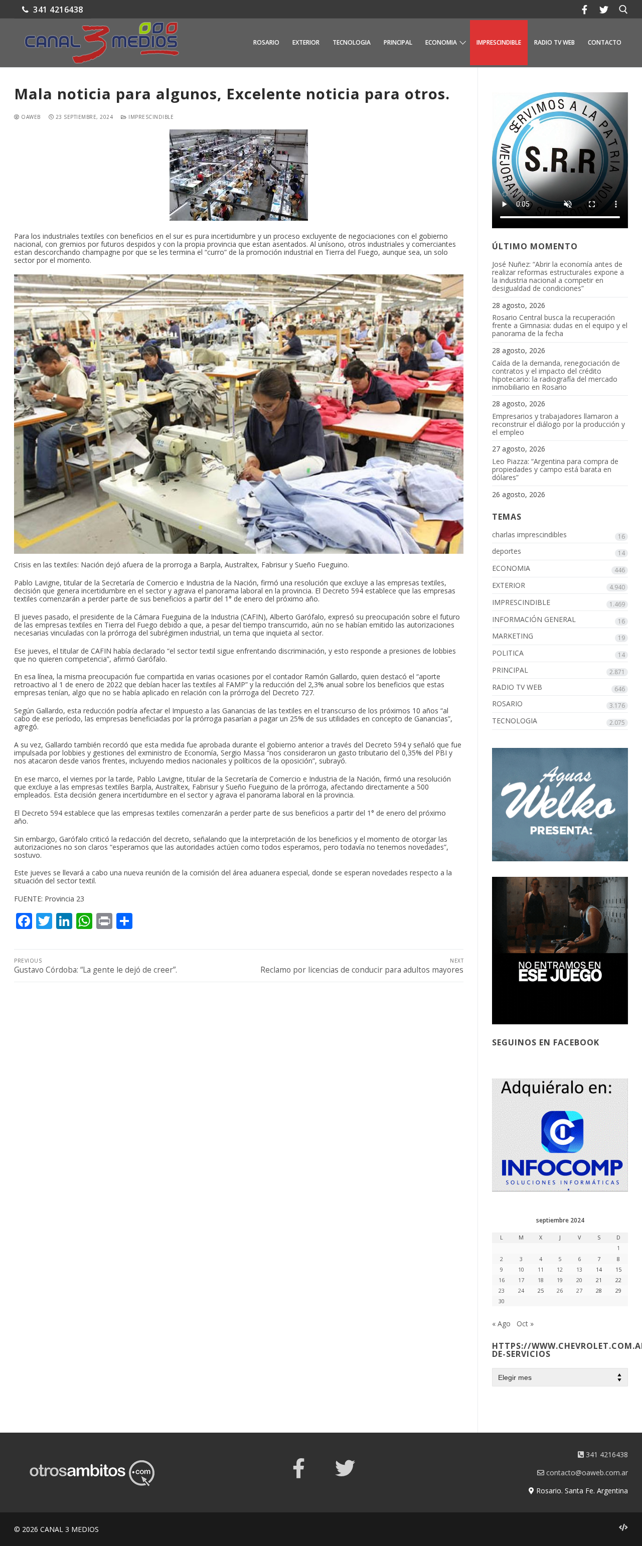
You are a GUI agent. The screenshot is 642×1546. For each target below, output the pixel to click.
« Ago (501, 1323)
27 (579, 1290)
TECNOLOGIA (514, 721)
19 (560, 1280)
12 (560, 1269)
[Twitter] (604, 9)
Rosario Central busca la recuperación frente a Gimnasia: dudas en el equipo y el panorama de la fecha (559, 326)
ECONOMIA (511, 568)
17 (521, 1280)
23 (502, 1290)
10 (521, 1269)
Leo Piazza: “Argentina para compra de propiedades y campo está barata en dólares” (555, 469)
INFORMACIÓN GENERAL (534, 619)
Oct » (525, 1323)
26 (560, 1290)
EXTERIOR (508, 585)
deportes (506, 551)
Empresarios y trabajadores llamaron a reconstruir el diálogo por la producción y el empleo (558, 424)
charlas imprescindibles (529, 535)
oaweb (30, 116)
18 (541, 1280)
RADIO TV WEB (517, 687)
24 (521, 1290)
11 (541, 1269)
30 (502, 1301)
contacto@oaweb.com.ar (586, 1472)
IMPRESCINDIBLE (150, 116)
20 (579, 1280)
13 (579, 1269)
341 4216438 (57, 9)
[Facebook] (584, 9)
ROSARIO (507, 704)
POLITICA (508, 653)
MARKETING (512, 636)
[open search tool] (623, 9)
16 (502, 1280)
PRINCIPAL (510, 670)
